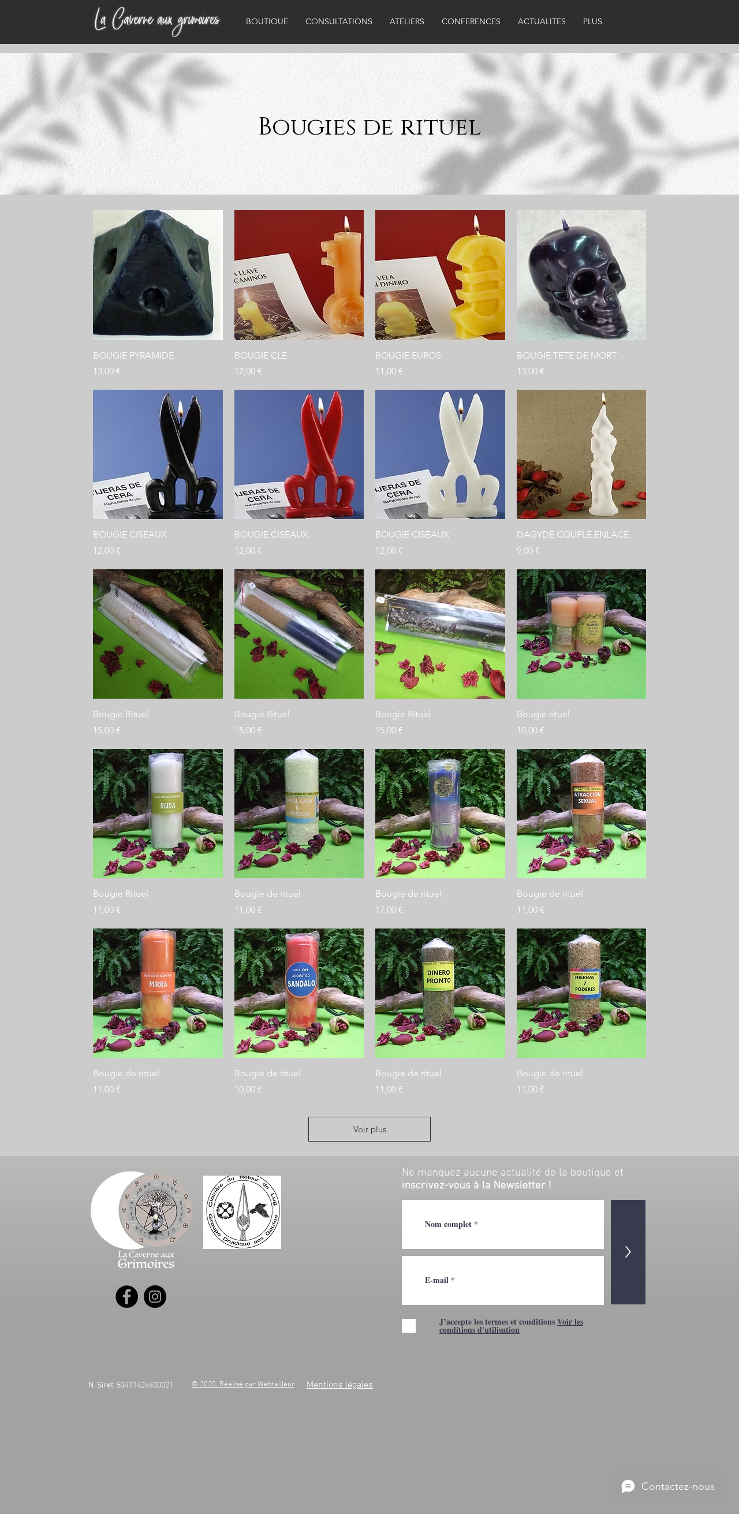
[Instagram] (155, 1296)
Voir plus (369, 1129)
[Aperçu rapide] (158, 275)
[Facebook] (126, 1296)
